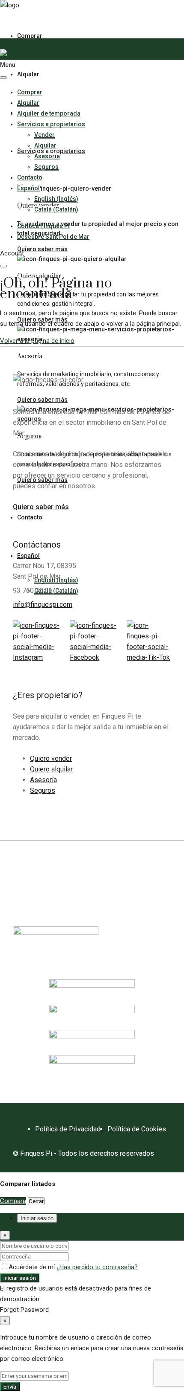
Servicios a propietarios (51, 124)
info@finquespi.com (42, 604)
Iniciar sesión (19, 1278)
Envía (9, 1386)
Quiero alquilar (51, 769)
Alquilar (28, 74)
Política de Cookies (136, 1129)
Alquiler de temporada (48, 113)
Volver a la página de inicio (37, 341)
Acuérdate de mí (32, 1267)
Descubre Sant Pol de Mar (53, 236)
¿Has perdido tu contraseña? (97, 1267)
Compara (13, 1201)
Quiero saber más (42, 249)
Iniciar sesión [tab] (37, 1218)
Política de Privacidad (68, 1129)
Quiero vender (51, 758)
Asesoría (47, 156)
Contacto (29, 177)
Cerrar (36, 1201)
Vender (44, 134)
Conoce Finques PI (43, 226)
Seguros (46, 166)
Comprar (29, 35)
